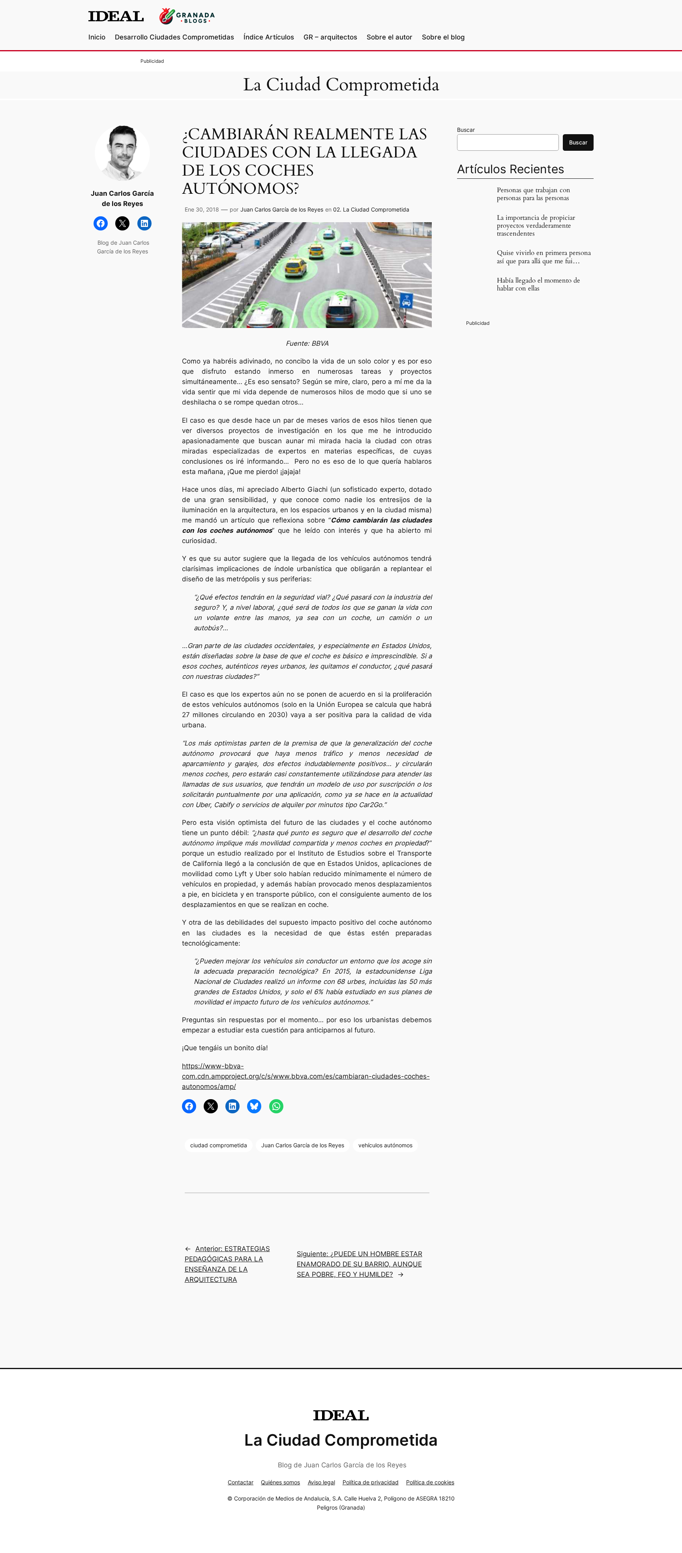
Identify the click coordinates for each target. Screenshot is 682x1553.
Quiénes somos (280, 1482)
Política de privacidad (371, 1482)
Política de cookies (430, 1482)
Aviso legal (321, 1482)
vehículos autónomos (385, 1145)
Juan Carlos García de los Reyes (281, 209)
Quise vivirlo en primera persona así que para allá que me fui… (544, 257)
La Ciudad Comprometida (341, 85)
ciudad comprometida (218, 1145)
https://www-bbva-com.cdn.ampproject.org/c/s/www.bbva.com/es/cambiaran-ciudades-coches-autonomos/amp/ (306, 1076)
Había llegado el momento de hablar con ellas (538, 284)
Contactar (240, 1482)
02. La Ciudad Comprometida (371, 209)
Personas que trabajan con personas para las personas (533, 194)
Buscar (466, 129)
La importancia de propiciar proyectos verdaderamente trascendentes (536, 226)
